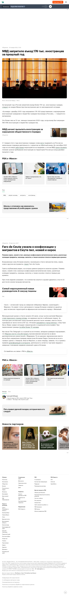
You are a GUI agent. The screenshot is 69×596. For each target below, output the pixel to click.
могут (42, 143)
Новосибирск (5, 515)
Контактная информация (40, 481)
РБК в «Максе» (9, 158)
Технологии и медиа (5, 488)
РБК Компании (38, 507)
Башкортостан (6, 519)
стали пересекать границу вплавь (14, 318)
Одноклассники (22, 483)
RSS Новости (21, 509)
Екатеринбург (5, 512)
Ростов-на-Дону (6, 536)
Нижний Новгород (4, 531)
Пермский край (6, 534)
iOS (52, 479)
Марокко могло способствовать (17, 333)
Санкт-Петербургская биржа (28, 573)
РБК (3, 296)
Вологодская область (5, 521)
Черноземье (5, 543)
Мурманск (4, 549)
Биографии (5, 494)
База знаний (5, 496)
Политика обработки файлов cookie (12, 586)
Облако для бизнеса (39, 492)
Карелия (4, 547)
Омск (3, 517)
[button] (12, 173)
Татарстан (4, 538)
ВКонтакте (21, 481)
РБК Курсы (37, 509)
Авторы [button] (4, 391)
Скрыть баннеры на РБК (22, 494)
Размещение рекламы (40, 486)
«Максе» (29, 351)
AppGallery (53, 484)
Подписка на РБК (21, 498)
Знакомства (37, 502)
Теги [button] (3, 190)
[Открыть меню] (66, 2)
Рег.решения (37, 500)
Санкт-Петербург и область (5, 509)
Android (53, 481)
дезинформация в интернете (19, 342)
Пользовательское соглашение (10, 582)
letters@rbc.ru (40, 569)
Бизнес (4, 486)
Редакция (36, 484)
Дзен (19, 487)
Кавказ (3, 545)
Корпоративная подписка (22, 501)
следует (5, 107)
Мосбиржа (17, 573)
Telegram (20, 485)
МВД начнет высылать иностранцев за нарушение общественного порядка (22, 130)
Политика (4, 479)
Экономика (5, 481)
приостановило (61, 147)
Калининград (5, 525)
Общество (5, 47)
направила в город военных (46, 322)
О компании (37, 479)
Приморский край (5, 552)
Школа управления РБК (40, 511)
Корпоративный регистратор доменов (42, 495)
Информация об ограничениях (10, 577)
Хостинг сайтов (38, 498)
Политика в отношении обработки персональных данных (18, 584)
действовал (20, 147)
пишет (26, 264)
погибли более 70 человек (29, 327)
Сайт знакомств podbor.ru (41, 504)
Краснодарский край (6, 527)
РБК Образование (5, 498)
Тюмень (4, 540)
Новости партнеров (12, 424)
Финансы (4, 491)
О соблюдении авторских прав (11, 580)
